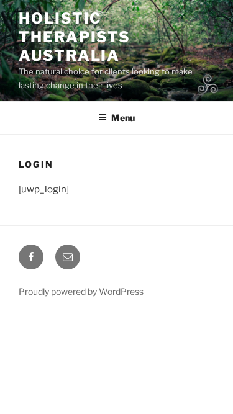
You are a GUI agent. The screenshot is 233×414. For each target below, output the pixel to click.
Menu (123, 117)
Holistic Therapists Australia (74, 37)
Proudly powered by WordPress (81, 291)
